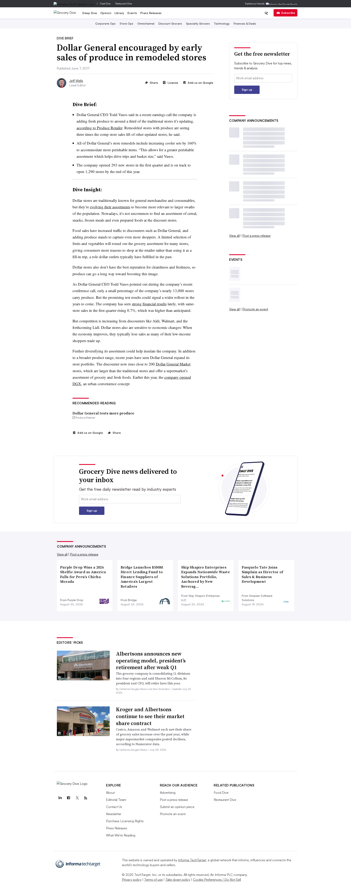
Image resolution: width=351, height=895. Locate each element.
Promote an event (255, 309)
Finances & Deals (245, 23)
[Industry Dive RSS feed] (85, 798)
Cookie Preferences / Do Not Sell (217, 880)
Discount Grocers (170, 23)
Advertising (168, 793)
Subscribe (288, 12)
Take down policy (177, 880)
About (110, 793)
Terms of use (153, 880)
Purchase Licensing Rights (125, 821)
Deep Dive (89, 13)
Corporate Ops (105, 23)
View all (234, 236)
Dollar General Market (173, 363)
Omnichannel (145, 23)
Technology (222, 23)
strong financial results (149, 303)
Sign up (247, 89)
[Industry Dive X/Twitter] (77, 798)
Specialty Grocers (198, 23)
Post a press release (256, 236)
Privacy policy (132, 880)
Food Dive (105, 3)
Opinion (106, 13)
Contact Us (114, 807)
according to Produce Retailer (99, 127)
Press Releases (151, 13)
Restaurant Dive (123, 3)
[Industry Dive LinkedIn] (60, 798)
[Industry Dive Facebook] (68, 798)
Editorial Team (116, 800)
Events (132, 13)
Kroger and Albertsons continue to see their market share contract (150, 716)
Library (119, 13)
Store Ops (126, 23)
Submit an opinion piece (177, 807)
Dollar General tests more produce (103, 413)
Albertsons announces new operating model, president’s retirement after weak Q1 (151, 660)
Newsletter (113, 814)
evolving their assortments (110, 206)
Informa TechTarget (192, 860)
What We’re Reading (120, 835)
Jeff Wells (76, 81)
